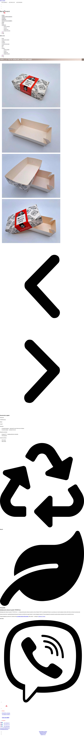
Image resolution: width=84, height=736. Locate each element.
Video (3, 45)
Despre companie (6, 49)
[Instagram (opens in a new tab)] (2, 6)
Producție (3, 42)
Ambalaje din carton (43, 733)
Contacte (3, 48)
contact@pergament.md (4, 729)
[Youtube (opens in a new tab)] (2, 8)
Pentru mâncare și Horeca (43, 731)
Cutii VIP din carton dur (42, 732)
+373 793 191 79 (12, 2)
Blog (2, 46)
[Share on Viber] (43, 702)
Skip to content (2, 0)
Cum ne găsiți (5, 717)
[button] (42, 286)
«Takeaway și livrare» (41, 616)
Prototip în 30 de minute (5, 44)
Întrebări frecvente (7, 53)
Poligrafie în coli (43, 734)
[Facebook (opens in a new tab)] (2, 4)
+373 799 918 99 (19, 2)
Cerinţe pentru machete (5, 39)
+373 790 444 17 (4, 2)
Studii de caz (6, 52)
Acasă (3, 38)
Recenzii (5, 51)
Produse (3, 41)
